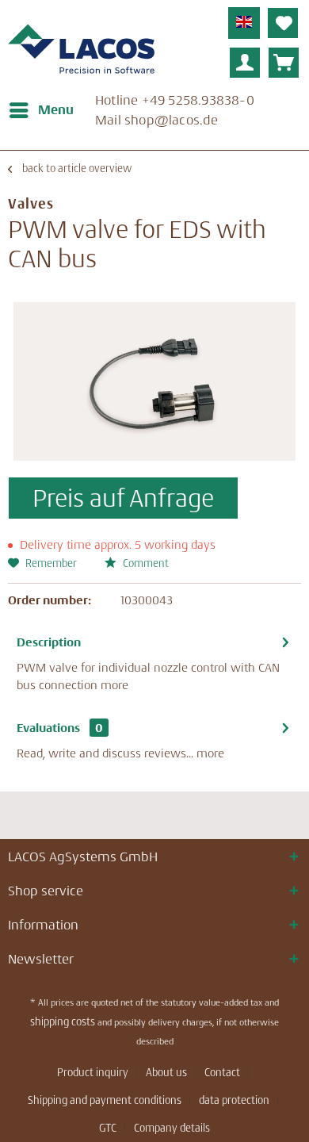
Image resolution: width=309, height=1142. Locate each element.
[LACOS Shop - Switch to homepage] (81, 51)
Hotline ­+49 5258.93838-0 (174, 100)
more (114, 684)
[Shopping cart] (283, 63)
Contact (222, 1072)
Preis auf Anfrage (123, 498)
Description (49, 642)
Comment (144, 563)
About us (166, 1072)
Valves (31, 204)
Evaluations (48, 727)
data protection (234, 1100)
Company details (172, 1127)
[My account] (245, 63)
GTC (107, 1127)
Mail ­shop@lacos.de (157, 120)
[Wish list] (283, 23)
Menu (56, 109)
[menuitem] (41, 110)
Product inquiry (92, 1072)
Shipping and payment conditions (104, 1100)
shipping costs (62, 1021)
